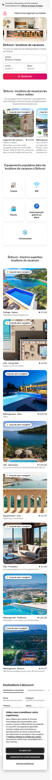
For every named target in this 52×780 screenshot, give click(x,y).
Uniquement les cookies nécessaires (25, 757)
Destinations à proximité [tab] (13, 690)
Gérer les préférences (25, 763)
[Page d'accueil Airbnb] (5, 13)
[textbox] (14, 68)
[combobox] (25, 59)
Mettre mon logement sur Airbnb (30, 13)
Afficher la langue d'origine (32, 6)
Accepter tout (25, 750)
